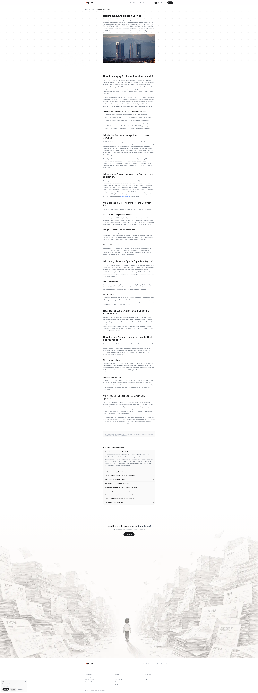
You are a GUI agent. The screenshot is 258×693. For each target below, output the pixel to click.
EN (155, 2)
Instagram (171, 663)
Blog (138, 2)
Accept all (6, 689)
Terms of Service (149, 677)
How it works (107, 2)
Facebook (159, 663)
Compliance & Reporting (90, 681)
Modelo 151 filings (125, 196)
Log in (165, 2)
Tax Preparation (88, 674)
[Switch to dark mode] (161, 2)
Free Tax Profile (118, 679)
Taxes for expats (121, 2)
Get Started (129, 534)
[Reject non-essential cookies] (25, 681)
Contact (142, 2)
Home (86, 9)
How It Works (118, 677)
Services (113, 2)
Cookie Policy (148, 679)
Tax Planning (88, 677)
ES (158, 2)
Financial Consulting (89, 679)
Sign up (170, 2)
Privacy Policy (148, 674)
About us (130, 2)
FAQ (134, 2)
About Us (117, 674)
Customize (20, 689)
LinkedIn (165, 663)
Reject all (13, 689)
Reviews (117, 681)
